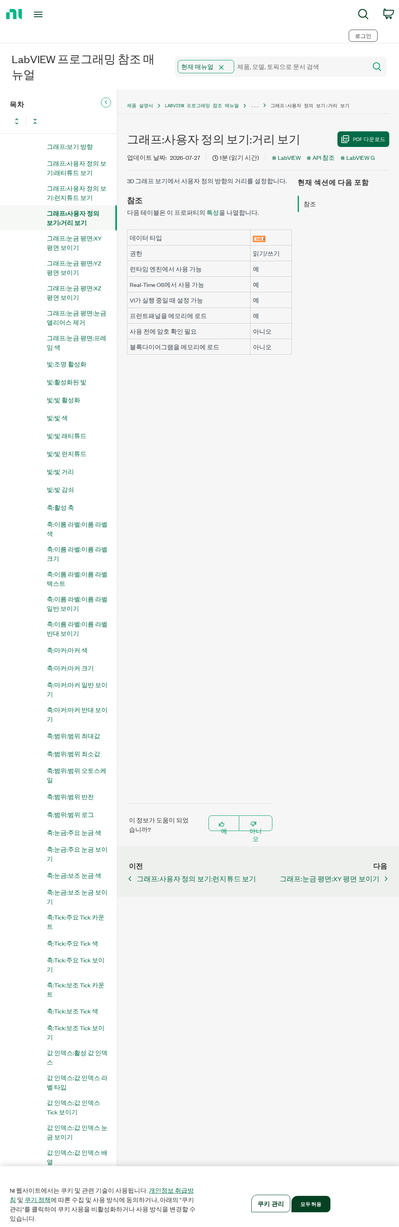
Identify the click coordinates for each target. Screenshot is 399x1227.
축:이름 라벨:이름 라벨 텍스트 (77, 578)
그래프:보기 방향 (70, 146)
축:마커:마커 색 (67, 650)
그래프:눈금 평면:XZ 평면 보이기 (74, 292)
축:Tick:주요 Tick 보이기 (75, 964)
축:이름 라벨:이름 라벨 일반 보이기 (77, 603)
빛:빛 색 (57, 418)
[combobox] (270, 67)
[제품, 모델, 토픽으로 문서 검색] (376, 67)
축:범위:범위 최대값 (73, 736)
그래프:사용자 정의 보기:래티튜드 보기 (76, 168)
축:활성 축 (60, 507)
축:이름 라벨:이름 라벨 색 (77, 528)
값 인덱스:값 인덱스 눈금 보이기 (77, 1132)
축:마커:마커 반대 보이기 (77, 714)
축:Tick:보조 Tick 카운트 (75, 989)
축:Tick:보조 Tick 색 (72, 1011)
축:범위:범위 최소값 (73, 754)
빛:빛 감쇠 (60, 489)
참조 (310, 204)
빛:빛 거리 (60, 471)
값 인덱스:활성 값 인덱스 (77, 1057)
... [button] (255, 105)
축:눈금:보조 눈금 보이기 (77, 896)
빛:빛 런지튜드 (67, 453)
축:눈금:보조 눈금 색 (74, 875)
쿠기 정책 (38, 1200)
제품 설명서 (140, 105)
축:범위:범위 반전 (70, 796)
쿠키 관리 (271, 1203)
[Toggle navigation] (52, 14)
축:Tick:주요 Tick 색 (72, 943)
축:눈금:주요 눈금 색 (74, 832)
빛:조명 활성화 (67, 364)
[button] (221, 67)
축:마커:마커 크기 (70, 668)
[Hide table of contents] (106, 102)
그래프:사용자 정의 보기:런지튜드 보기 (76, 193)
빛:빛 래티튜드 (67, 435)
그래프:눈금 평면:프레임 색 (76, 342)
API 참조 (323, 157)
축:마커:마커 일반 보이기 (77, 689)
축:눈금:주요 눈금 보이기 (77, 854)
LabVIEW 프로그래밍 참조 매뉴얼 (202, 105)
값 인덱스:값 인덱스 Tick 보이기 (73, 1107)
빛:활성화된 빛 (67, 382)
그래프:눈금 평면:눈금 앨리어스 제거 (76, 317)
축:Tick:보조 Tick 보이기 (75, 1032)
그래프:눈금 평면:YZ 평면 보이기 (74, 267)
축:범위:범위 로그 (70, 814)
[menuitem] (363, 15)
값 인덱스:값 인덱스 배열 (77, 1157)
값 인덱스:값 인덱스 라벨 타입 (77, 1082)
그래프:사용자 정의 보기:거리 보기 (73, 217)
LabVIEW (289, 157)
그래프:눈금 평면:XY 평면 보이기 (74, 242)
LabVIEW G (360, 157)
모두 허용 (311, 1204)
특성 (213, 212)
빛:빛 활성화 (63, 400)
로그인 (363, 35)
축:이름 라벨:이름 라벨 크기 (77, 553)
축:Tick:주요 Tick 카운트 (75, 921)
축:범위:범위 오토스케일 (76, 775)
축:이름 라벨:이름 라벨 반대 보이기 (77, 628)
